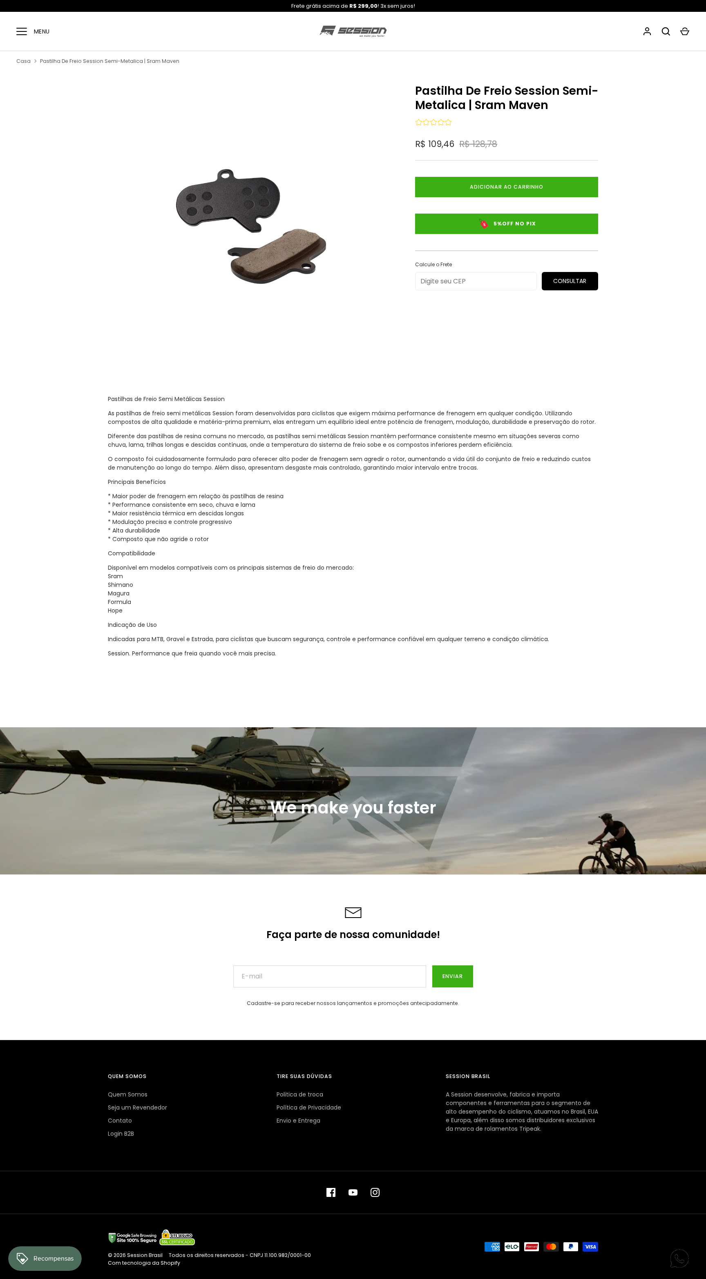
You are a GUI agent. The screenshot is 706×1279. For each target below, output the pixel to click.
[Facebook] (331, 1192)
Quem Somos (127, 1094)
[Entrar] (647, 31)
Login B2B (121, 1134)
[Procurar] (666, 31)
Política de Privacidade (309, 1107)
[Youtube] (353, 1192)
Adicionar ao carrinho (507, 186)
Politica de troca (300, 1094)
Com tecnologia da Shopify (144, 1262)
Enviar (452, 976)
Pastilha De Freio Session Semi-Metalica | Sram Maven (109, 61)
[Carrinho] (685, 31)
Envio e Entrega (298, 1120)
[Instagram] (375, 1192)
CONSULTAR (569, 281)
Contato (120, 1120)
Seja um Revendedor (137, 1107)
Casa (23, 61)
